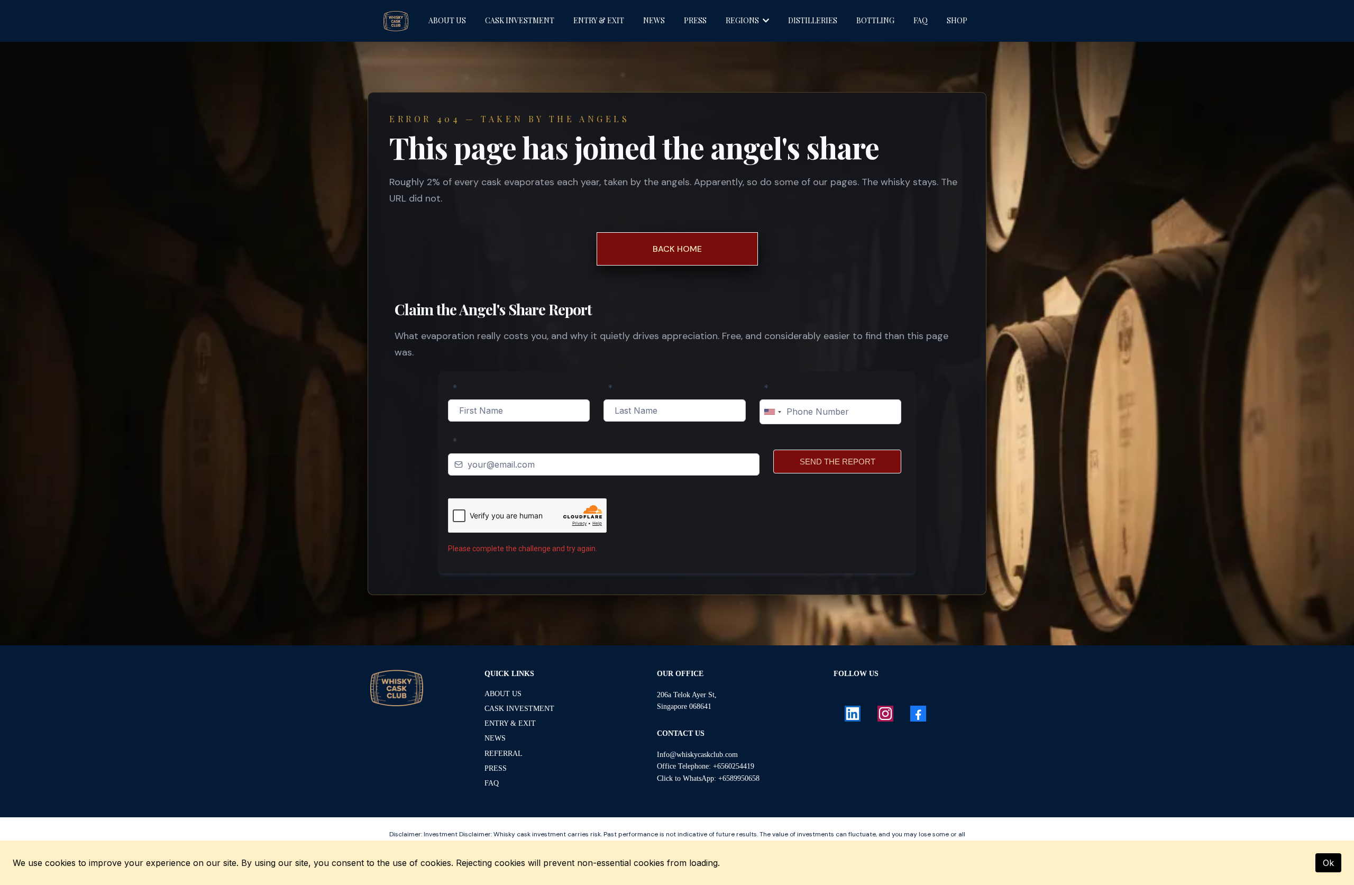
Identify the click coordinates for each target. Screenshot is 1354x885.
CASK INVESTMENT (519, 709)
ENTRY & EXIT (510, 723)
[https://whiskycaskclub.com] (396, 687)
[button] (765, 20)
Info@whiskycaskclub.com (697, 755)
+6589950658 (739, 778)
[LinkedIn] (852, 714)
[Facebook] (918, 714)
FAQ (491, 783)
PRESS (495, 768)
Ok (1328, 862)
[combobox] (772, 412)
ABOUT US (503, 694)
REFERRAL (503, 754)
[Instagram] (885, 714)
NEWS (495, 738)
